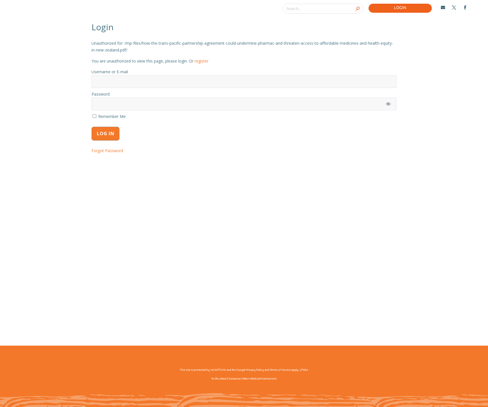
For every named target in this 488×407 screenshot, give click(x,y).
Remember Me (111, 116)
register (201, 61)
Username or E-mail (109, 71)
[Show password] (388, 104)
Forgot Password (107, 150)
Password (100, 94)
